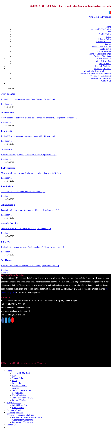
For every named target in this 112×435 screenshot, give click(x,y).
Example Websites (103, 66)
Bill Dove (5, 242)
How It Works (105, 63)
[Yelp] (110, 12)
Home (108, 27)
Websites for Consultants (100, 76)
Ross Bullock (7, 186)
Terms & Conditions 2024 (100, 54)
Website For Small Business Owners (95, 73)
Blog (109, 32)
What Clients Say (103, 61)
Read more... (6, 104)
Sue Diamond (7, 112)
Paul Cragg (6, 131)
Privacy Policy (104, 39)
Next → (6, 273)
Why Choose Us (104, 59)
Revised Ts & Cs (103, 41)
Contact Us (106, 81)
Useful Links (105, 49)
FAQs (108, 36)
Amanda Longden (9, 223)
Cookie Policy (105, 34)
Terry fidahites (8, 94)
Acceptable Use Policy (101, 29)
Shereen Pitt (6, 149)
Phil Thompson (8, 168)
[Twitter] (109, 12)
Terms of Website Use (101, 46)
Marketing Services (102, 68)
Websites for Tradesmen (100, 78)
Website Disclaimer (102, 56)
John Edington (8, 205)
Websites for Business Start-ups (97, 71)
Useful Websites (104, 51)
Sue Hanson (6, 260)
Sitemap (107, 44)
